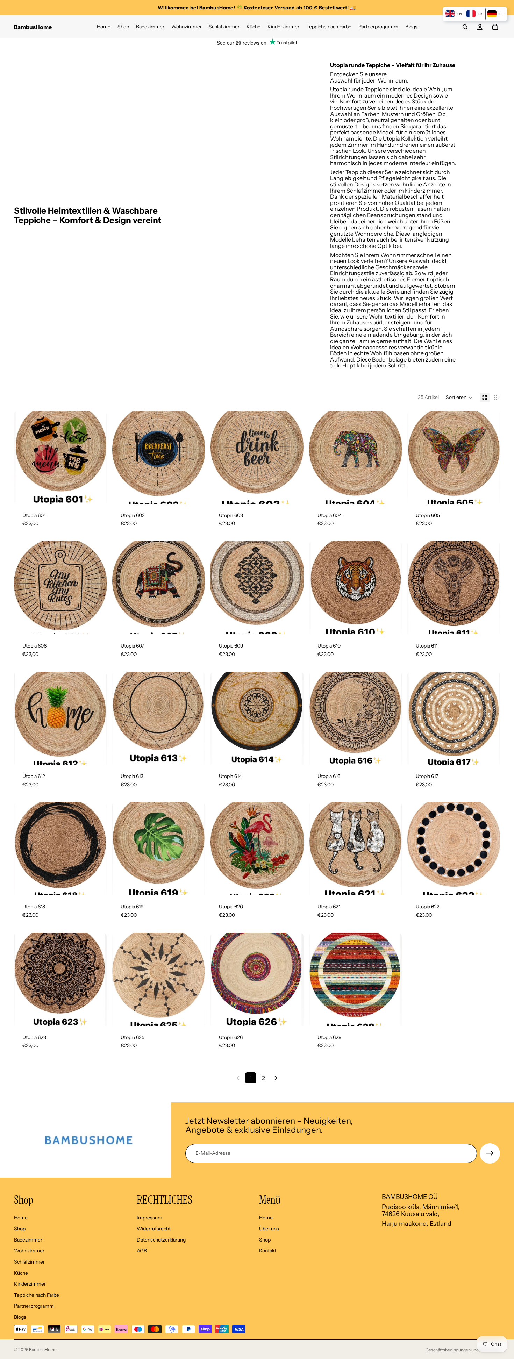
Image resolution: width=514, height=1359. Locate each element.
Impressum (149, 1217)
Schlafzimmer (29, 1262)
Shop (20, 1228)
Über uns (269, 1228)
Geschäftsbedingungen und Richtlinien (463, 1349)
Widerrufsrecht (154, 1228)
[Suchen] (465, 27)
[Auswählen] (96, 493)
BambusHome (43, 1349)
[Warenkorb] (495, 27)
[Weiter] (276, 1078)
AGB (142, 1250)
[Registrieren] (490, 1153)
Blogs (20, 1317)
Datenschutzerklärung (161, 1239)
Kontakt (267, 1250)
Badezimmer (28, 1239)
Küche (21, 1272)
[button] (459, 397)
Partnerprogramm (34, 1306)
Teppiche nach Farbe (36, 1295)
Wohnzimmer (29, 1250)
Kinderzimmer (30, 1284)
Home (21, 1217)
